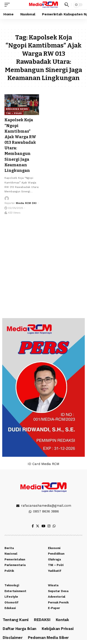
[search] (66, 4)
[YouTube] (43, 526)
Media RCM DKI (26, 203)
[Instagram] (49, 526)
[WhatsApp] (54, 526)
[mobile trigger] (8, 4)
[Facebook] (33, 526)
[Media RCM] (43, 4)
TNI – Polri (14, 113)
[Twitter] (37, 526)
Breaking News (17, 109)
